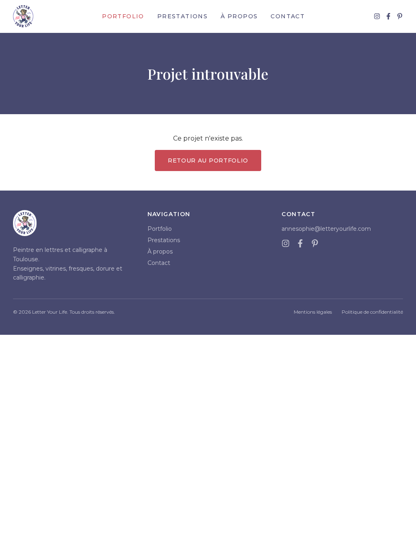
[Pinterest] (399, 16)
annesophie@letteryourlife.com (326, 228)
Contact (288, 16)
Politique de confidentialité (372, 312)
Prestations (182, 16)
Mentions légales (313, 312)
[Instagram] (377, 16)
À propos (239, 16)
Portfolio (123, 16)
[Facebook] (388, 16)
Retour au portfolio (208, 160)
